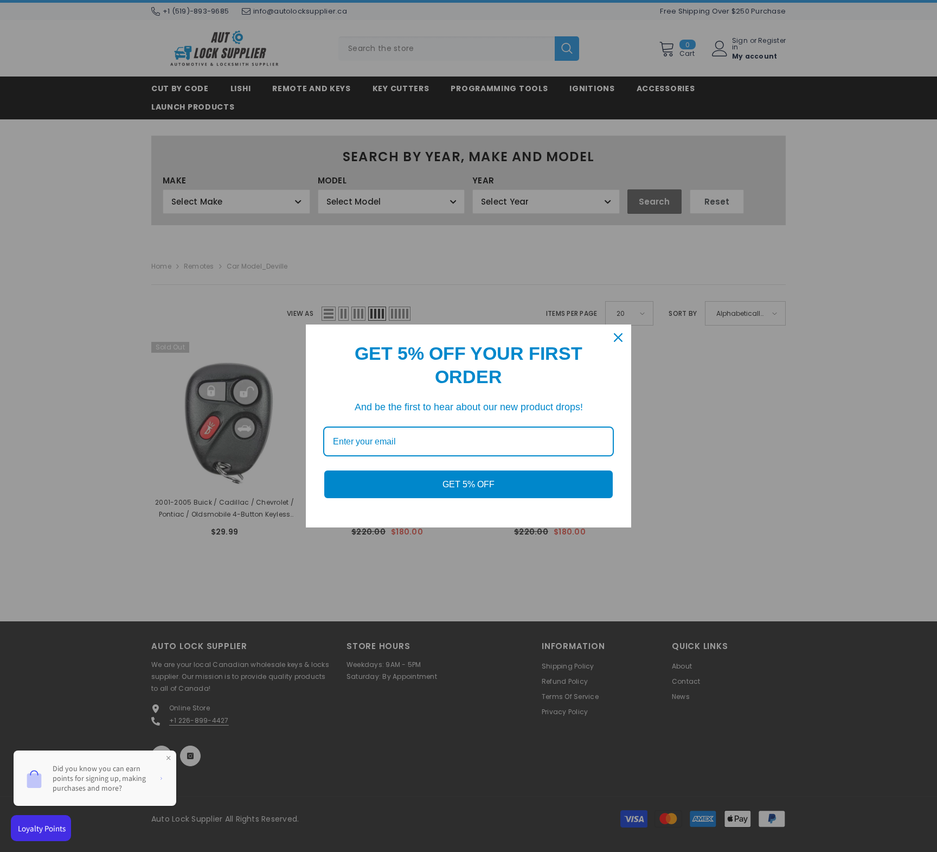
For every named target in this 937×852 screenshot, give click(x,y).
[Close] (618, 338)
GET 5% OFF (468, 484)
